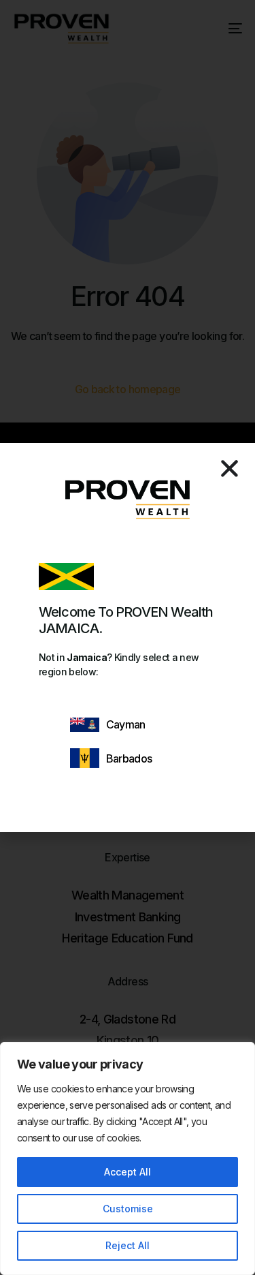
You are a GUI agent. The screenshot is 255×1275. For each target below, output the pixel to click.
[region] (127, 1158)
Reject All (127, 1245)
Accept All (127, 1172)
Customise (128, 1208)
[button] (229, 468)
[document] (127, 637)
